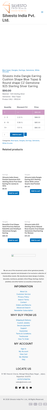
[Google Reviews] (27, 388)
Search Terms (23, 300)
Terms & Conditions (23, 334)
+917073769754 (23, 379)
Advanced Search (23, 308)
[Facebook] (16, 388)
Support (23, 328)
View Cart (23, 354)
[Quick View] (6, 193)
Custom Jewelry (23, 323)
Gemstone (30, 70)
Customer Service (23, 294)
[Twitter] (20, 388)
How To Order (23, 339)
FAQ (23, 359)
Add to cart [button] (13, 193)
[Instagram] (23, 388)
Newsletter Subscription (23, 310)
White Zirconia (7, 143)
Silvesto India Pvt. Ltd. (18, 17)
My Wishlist (23, 357)
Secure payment (23, 325)
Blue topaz (6, 70)
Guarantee (23, 331)
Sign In (23, 349)
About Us (23, 291)
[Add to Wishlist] (25, 134)
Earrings (22, 70)
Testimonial (23, 336)
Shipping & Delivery (23, 320)
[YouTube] (31, 388)
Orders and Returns (23, 305)
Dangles (15, 70)
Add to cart (16, 134)
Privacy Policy (23, 297)
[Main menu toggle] (42, 12)
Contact (23, 302)
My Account (23, 351)
